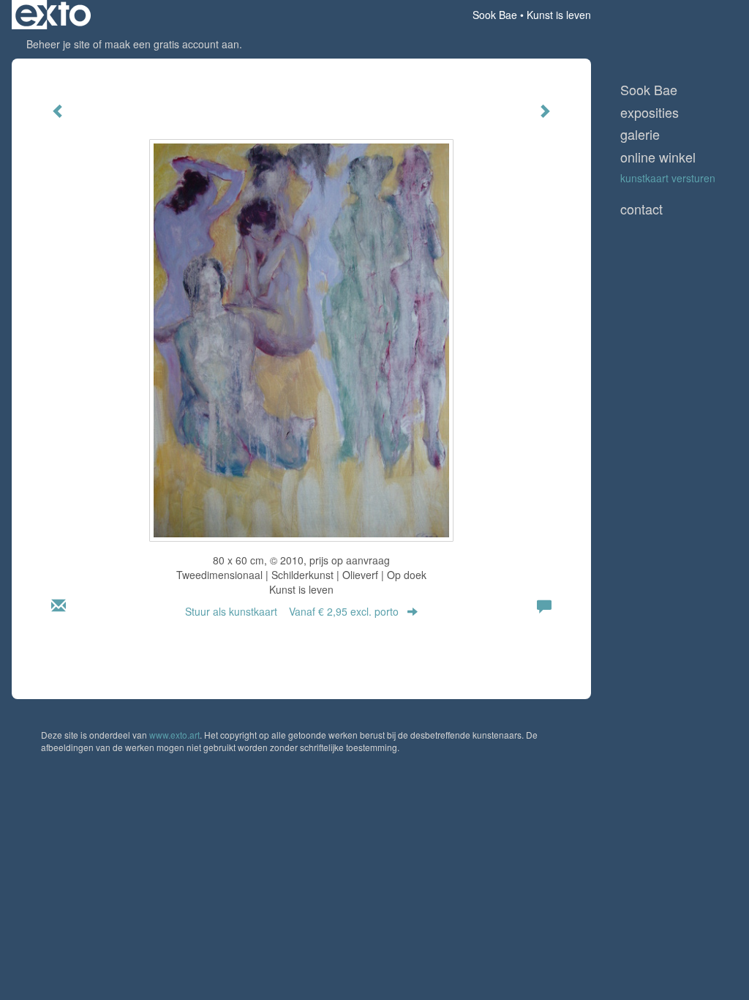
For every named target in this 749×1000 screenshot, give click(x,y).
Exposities (649, 112)
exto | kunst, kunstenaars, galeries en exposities (53, 14)
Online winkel (658, 157)
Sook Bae (495, 14)
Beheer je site (58, 44)
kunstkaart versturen (667, 178)
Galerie (640, 134)
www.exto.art (174, 734)
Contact (641, 209)
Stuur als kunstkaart (292, 611)
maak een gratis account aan (172, 44)
